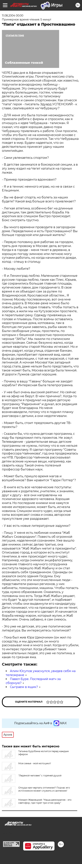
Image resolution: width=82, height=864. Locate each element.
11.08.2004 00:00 (12, 15)
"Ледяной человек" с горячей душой (39, 775)
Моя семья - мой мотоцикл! (34, 763)
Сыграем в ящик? (24, 687)
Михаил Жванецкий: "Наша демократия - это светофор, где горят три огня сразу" (45, 801)
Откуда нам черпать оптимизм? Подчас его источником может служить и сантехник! (44, 789)
